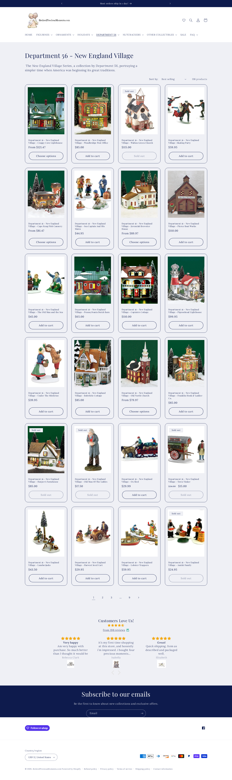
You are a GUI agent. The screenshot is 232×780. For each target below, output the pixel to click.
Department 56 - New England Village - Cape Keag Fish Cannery (45, 225)
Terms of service (124, 769)
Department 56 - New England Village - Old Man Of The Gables (91, 480)
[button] (44, 34)
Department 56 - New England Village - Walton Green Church (137, 141)
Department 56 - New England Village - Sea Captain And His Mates (90, 226)
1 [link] (93, 597)
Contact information (163, 769)
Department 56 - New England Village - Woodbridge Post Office (91, 141)
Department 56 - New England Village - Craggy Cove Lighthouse (45, 141)
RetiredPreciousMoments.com (47, 769)
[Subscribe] (142, 713)
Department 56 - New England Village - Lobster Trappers (137, 563)
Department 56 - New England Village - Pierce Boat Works (183, 225)
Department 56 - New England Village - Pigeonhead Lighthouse (185, 310)
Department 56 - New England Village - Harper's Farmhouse (43, 480)
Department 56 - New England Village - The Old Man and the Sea (45, 310)
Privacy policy (106, 769)
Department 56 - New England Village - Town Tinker (183, 480)
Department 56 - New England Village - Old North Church (137, 394)
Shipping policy (142, 769)
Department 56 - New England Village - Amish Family (183, 563)
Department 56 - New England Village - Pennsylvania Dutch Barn (92, 310)
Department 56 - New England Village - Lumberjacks (43, 563)
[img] (116, 625)
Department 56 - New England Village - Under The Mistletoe (43, 394)
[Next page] (138, 597)
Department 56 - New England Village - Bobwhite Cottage (90, 394)
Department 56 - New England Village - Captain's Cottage (137, 310)
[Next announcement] (170, 3)
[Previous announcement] (61, 3)
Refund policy (90, 769)
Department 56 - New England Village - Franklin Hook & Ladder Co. (185, 396)
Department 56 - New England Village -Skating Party (183, 141)
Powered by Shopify (71, 769)
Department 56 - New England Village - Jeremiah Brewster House (137, 226)
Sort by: (153, 79)
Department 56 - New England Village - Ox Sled (137, 480)
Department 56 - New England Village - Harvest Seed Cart (90, 563)
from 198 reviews (114, 630)
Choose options (46, 156)
